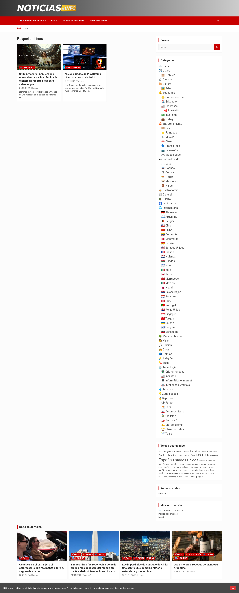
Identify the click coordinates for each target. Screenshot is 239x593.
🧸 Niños (167, 185)
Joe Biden (168, 467)
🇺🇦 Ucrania (167, 323)
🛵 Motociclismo (172, 424)
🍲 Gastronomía (168, 190)
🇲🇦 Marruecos (170, 278)
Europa (202, 461)
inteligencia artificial (208, 464)
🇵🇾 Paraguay (168, 296)
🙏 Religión (166, 358)
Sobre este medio (98, 20)
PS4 (207, 470)
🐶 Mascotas (169, 181)
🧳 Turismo (166, 389)
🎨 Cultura (165, 84)
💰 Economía (167, 92)
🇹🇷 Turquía (167, 318)
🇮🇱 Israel (166, 265)
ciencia (186, 455)
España (165, 460)
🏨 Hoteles (168, 75)
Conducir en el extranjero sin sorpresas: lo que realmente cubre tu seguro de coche (41, 568)
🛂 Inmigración (168, 203)
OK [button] (233, 588)
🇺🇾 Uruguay (168, 327)
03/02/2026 (24, 575)
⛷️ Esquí (166, 407)
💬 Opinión (165, 345)
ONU (185, 470)
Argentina (169, 451)
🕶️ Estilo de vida (169, 159)
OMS (180, 470)
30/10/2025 (179, 572)
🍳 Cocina (167, 172)
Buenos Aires (212, 452)
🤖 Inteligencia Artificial (175, 385)
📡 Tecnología (167, 367)
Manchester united (200, 467)
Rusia (192, 473)
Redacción (87, 575)
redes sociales (172, 473)
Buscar (217, 47)
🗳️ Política (165, 354)
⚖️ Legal (166, 163)
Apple (161, 452)
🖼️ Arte (166, 88)
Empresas (214, 455)
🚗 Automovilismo (172, 411)
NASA (161, 470)
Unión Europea (184, 477)
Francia (166, 464)
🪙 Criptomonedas (172, 97)
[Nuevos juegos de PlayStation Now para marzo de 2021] (85, 57)
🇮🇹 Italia (166, 269)
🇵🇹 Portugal (168, 305)
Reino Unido (184, 473)
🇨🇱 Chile (166, 225)
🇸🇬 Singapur (168, 314)
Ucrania (213, 473)
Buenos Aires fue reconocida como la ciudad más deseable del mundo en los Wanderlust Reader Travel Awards (93, 568)
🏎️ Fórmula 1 (169, 420)
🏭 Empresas (169, 106)
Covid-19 (195, 455)
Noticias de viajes (30, 527)
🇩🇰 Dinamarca (169, 238)
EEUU (205, 455)
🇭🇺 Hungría (168, 261)
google (174, 464)
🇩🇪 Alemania (169, 212)
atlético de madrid (182, 452)
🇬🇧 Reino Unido (170, 309)
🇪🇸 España (167, 243)
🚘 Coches (168, 168)
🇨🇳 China (166, 230)
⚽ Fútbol (167, 402)
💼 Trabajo (167, 119)
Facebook (210, 460)
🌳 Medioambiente (170, 336)
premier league (198, 470)
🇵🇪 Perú (166, 300)
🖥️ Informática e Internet (176, 380)
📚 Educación (169, 101)
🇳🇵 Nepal (167, 287)
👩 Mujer (164, 340)
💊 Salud (164, 362)
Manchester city (186, 467)
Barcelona (195, 451)
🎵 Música (167, 137)
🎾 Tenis (166, 433)
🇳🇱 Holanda (168, 256)
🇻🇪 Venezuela (169, 331)
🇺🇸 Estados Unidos (172, 247)
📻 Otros (164, 349)
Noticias (34, 88)
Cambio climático (167, 455)
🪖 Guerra (165, 199)
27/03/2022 (24, 88)
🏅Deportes (166, 398)
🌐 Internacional (168, 207)
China (180, 455)
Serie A (198, 473)
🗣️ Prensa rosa (170, 145)
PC (189, 470)
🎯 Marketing (172, 110)
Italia (160, 467)
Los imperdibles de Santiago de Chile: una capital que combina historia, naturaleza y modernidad (145, 568)
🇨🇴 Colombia (169, 234)
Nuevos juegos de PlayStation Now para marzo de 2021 (83, 75)
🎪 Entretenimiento (170, 123)
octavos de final (171, 470)
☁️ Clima (164, 66)
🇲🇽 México (168, 283)
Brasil (204, 452)
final (160, 464)
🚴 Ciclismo (168, 416)
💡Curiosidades (168, 393)
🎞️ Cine (166, 128)
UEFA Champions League (168, 477)
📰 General (165, 194)
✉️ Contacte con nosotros (33, 20)
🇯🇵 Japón (167, 274)
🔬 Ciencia (165, 79)
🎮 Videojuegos (27, 67)
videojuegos (197, 476)
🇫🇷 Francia (167, 252)
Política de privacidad (73, 20)
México (211, 467)
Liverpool (176, 467)
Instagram (196, 464)
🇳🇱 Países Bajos (171, 292)
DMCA (54, 20)
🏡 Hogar (167, 176)
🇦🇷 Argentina (169, 216)
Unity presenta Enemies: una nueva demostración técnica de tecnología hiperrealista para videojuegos (38, 79)
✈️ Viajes (164, 70)
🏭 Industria (168, 376)
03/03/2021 (70, 81)
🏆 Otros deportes (172, 429)
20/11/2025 (127, 575)
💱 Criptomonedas (172, 371)
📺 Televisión (169, 150)
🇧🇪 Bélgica (168, 221)
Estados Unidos (185, 460)
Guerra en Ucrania (184, 464)
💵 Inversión (169, 114)
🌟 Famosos (169, 132)
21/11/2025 (76, 575)
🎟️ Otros (166, 141)
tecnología (205, 473)
